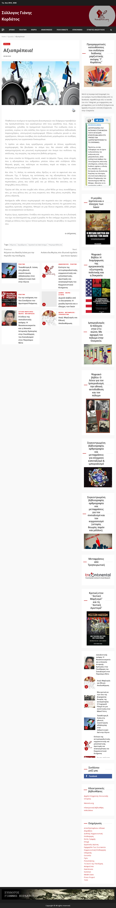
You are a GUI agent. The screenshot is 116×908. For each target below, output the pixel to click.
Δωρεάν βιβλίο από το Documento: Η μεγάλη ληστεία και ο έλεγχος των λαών (49, 299)
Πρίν (86, 858)
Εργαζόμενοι (22, 245)
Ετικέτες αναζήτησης (96, 30)
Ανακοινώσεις (46, 30)
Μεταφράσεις (30, 313)
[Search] (111, 30)
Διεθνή (61, 292)
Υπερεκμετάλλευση (55, 245)
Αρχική (12, 30)
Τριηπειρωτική (63, 314)
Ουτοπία (87, 855)
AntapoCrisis (89, 866)
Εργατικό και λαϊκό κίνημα (38, 245)
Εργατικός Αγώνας (91, 844)
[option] (98, 659)
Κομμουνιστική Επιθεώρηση (95, 850)
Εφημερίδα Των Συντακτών (95, 847)
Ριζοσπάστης (89, 861)
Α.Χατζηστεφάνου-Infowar (94, 828)
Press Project (89, 877)
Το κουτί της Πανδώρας (93, 863)
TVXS (86, 880)
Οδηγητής (88, 853)
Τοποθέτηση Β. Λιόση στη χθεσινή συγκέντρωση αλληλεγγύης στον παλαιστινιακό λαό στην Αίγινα (9, 270)
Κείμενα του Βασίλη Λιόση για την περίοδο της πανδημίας (19, 252)
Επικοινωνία (77, 30)
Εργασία (7, 44)
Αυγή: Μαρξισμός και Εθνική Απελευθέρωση (49, 318)
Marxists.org (89, 803)
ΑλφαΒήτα (88, 831)
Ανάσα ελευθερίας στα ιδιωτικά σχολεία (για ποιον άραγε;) (59, 252)
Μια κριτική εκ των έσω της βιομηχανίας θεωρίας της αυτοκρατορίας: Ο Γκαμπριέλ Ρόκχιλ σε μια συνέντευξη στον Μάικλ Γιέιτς (89, 697)
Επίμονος (13, 245)
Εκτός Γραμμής (90, 839)
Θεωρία (34, 30)
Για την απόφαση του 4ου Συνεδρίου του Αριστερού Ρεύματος (9, 299)
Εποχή (86, 842)
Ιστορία (61, 294)
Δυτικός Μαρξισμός (26, 311)
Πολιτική (23, 30)
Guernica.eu (88, 869)
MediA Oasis (89, 874)
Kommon (87, 872)
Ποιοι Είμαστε (62, 30)
